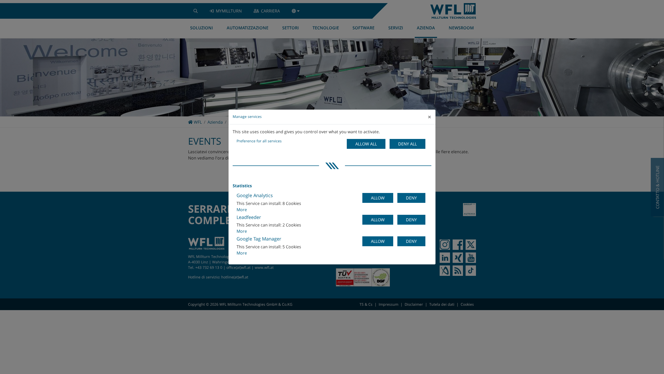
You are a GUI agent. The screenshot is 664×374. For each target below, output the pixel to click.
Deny (411, 198)
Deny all (407, 144)
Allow (378, 198)
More (242, 209)
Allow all (366, 144)
